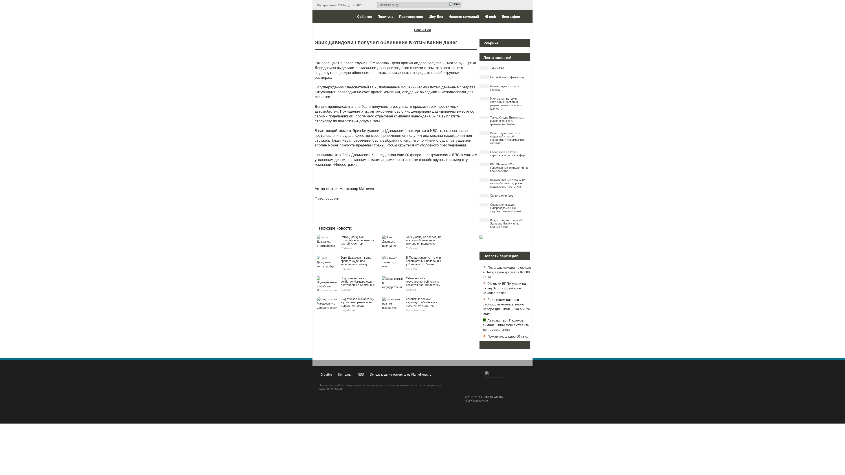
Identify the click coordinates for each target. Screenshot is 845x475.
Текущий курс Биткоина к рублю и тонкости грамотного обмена (504, 120)
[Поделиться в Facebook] (361, 204)
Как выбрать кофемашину (504, 77)
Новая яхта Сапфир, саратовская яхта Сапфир (504, 153)
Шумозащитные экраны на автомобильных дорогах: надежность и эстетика (504, 183)
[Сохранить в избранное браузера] (420, 204)
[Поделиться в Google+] (370, 204)
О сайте (326, 374)
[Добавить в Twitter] (403, 204)
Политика (385, 16)
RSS (361, 374)
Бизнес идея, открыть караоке (501, 87)
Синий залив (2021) (500, 195)
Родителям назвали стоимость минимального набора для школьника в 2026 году (506, 306)
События (364, 16)
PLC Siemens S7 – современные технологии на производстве (506, 167)
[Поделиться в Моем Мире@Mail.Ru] (386, 204)
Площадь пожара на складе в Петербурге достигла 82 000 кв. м (507, 272)
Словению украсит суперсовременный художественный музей (503, 207)
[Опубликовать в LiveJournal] (378, 204)
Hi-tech (490, 16)
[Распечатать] (428, 204)
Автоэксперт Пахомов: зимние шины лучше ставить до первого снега (506, 325)
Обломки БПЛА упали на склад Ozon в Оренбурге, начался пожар (504, 288)
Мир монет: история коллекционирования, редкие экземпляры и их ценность (503, 103)
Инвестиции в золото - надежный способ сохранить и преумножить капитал (504, 138)
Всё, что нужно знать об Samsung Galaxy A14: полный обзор (503, 223)
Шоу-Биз (436, 16)
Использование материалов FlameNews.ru (401, 374)
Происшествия (411, 16)
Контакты (344, 374)
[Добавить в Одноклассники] (395, 204)
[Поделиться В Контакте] (411, 204)
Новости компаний (463, 16)
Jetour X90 (494, 68)
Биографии (511, 16)
